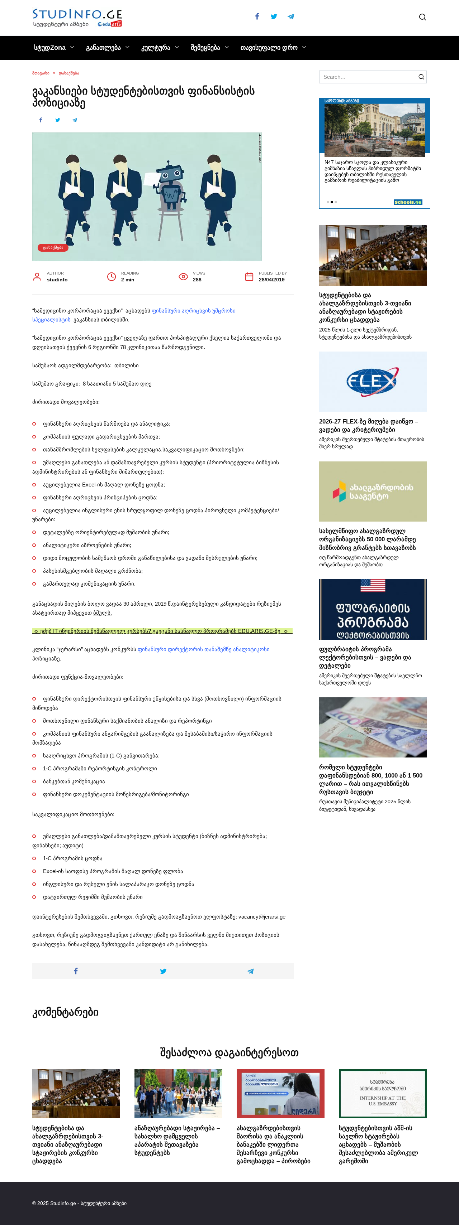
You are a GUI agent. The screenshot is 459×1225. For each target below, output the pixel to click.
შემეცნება (205, 47)
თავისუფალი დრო (269, 47)
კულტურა (155, 47)
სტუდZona (50, 47)
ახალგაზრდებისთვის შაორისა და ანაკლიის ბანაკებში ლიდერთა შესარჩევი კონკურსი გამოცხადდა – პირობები (274, 1144)
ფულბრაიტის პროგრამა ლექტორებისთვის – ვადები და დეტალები (365, 657)
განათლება (103, 47)
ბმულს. (102, 613)
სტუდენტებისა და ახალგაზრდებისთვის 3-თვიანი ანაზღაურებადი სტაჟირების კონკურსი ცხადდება (365, 307)
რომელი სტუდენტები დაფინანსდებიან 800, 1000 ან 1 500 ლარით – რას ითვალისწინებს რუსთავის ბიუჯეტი (370, 779)
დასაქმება (53, 247)
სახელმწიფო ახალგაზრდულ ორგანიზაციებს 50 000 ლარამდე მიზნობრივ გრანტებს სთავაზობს (367, 539)
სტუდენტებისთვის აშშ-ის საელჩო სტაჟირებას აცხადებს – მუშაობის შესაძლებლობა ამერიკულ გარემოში (378, 1144)
